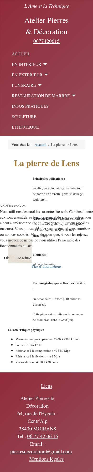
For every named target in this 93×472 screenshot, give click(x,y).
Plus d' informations (46, 266)
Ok (6, 257)
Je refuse (24, 257)
